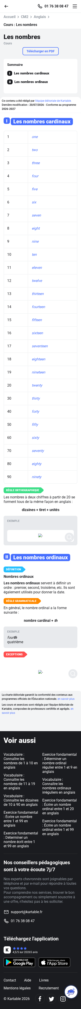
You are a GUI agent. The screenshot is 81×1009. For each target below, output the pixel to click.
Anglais (40, 17)
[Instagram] (63, 999)
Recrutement (49, 988)
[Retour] (8, 6)
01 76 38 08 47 (56, 6)
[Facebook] (40, 999)
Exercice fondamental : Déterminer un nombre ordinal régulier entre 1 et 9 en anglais (59, 763)
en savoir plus (66, 698)
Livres (44, 980)
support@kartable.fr (26, 912)
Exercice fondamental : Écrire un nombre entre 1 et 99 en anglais (21, 818)
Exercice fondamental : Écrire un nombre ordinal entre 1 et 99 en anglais (59, 827)
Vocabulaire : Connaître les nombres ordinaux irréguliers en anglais (58, 786)
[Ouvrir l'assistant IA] (71, 992)
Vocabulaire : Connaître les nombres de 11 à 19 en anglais (19, 781)
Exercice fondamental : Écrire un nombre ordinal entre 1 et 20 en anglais (59, 806)
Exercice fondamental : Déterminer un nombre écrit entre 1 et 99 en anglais (21, 839)
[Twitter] (51, 999)
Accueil (10, 17)
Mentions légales (17, 988)
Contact (10, 980)
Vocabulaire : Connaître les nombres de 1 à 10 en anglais (21, 760)
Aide (27, 980)
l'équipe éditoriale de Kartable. (53, 100)
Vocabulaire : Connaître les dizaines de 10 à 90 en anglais (21, 800)
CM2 (24, 17)
